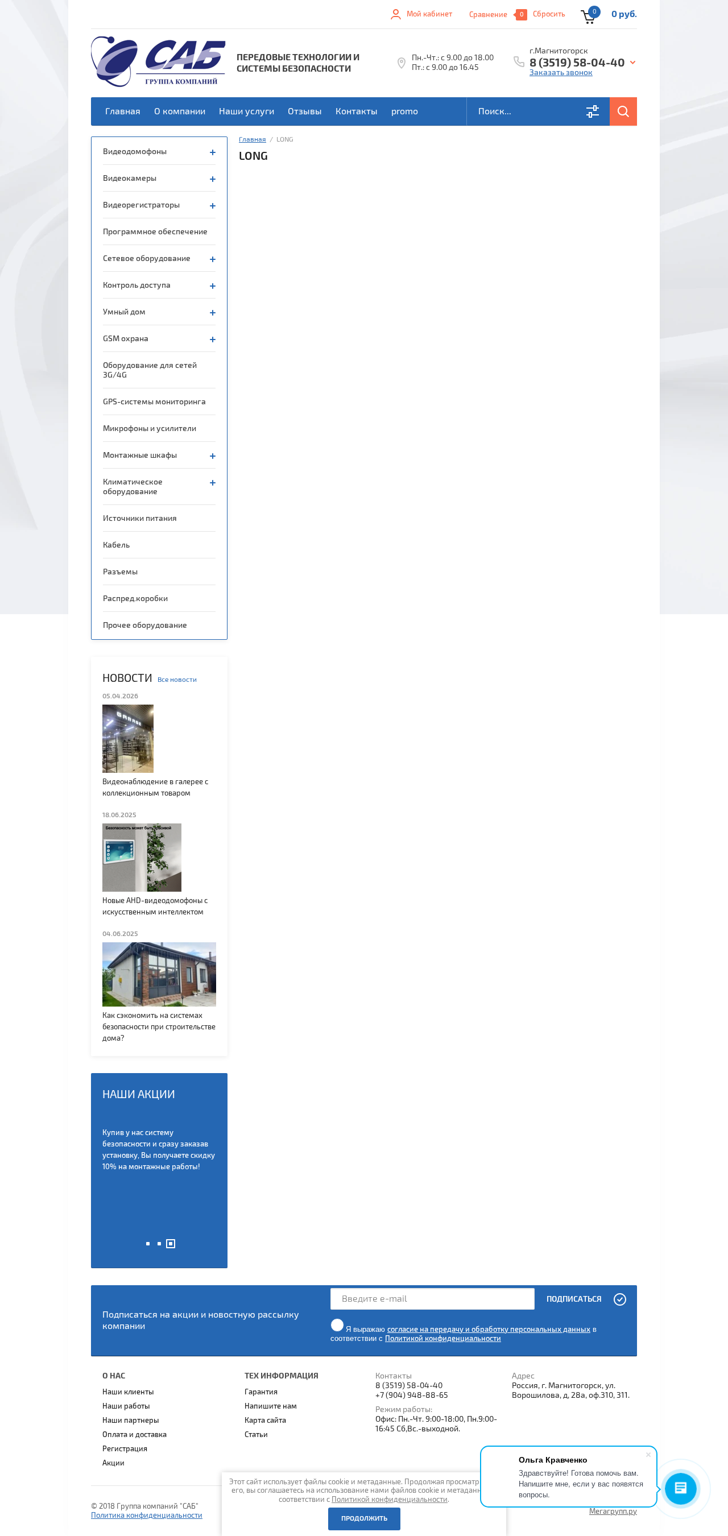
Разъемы (120, 572)
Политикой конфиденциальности (443, 1338)
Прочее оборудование (145, 625)
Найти (623, 111)
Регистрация (124, 1449)
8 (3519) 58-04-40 (577, 63)
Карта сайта (265, 1420)
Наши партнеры (130, 1420)
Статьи (256, 1434)
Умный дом (124, 312)
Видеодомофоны (135, 151)
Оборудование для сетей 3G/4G (150, 370)
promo (404, 111)
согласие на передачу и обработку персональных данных (488, 1329)
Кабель (116, 545)
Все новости (177, 680)
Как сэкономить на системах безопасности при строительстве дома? (159, 1027)
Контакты (357, 111)
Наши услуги (246, 111)
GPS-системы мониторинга (154, 402)
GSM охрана (125, 338)
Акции (113, 1463)
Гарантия (261, 1392)
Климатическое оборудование (133, 486)
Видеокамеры (129, 178)
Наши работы (126, 1406)
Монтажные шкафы (140, 455)
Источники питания (140, 518)
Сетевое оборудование (147, 258)
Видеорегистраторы (141, 205)
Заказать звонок (561, 73)
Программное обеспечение (155, 232)
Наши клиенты (128, 1392)
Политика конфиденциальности (146, 1515)
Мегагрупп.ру (613, 1511)
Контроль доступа (137, 285)
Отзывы (305, 111)
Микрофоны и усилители (149, 428)
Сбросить (549, 14)
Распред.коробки (135, 598)
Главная (122, 111)
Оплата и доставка (134, 1434)
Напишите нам (271, 1406)
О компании (179, 111)
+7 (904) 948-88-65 (411, 1395)
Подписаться (574, 1299)
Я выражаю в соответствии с (463, 1334)
